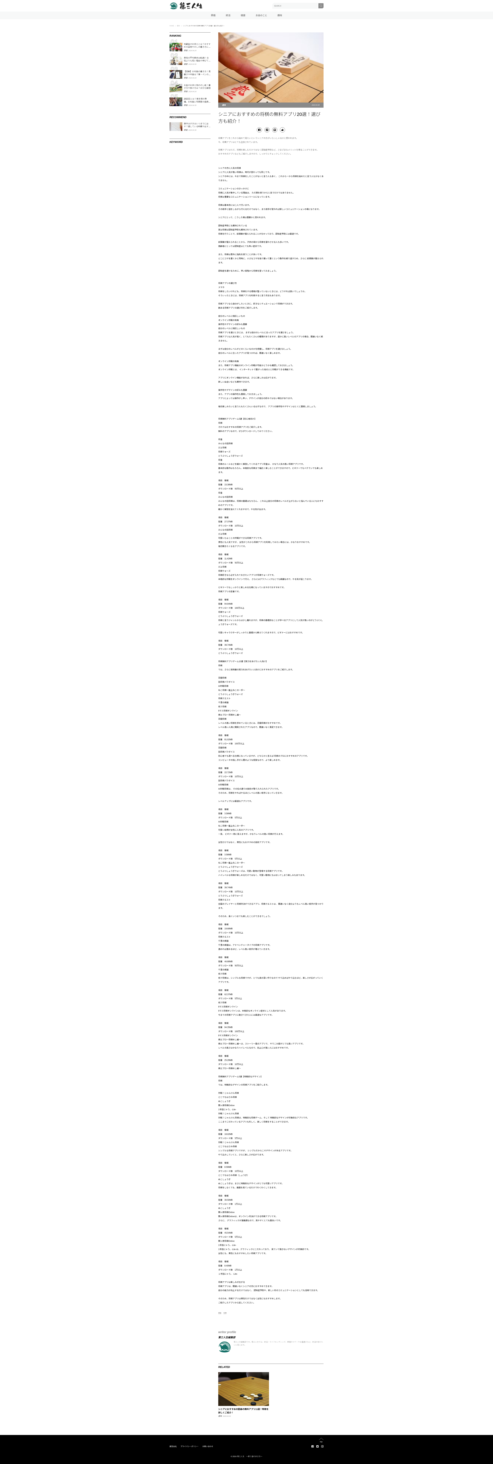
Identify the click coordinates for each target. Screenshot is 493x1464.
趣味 (279, 15)
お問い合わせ (207, 1446)
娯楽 (219, 1313)
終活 (228, 15)
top (321, 1442)
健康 (243, 15)
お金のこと (261, 15)
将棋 (224, 1313)
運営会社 (173, 1446)
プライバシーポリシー (189, 1446)
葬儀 (213, 15)
